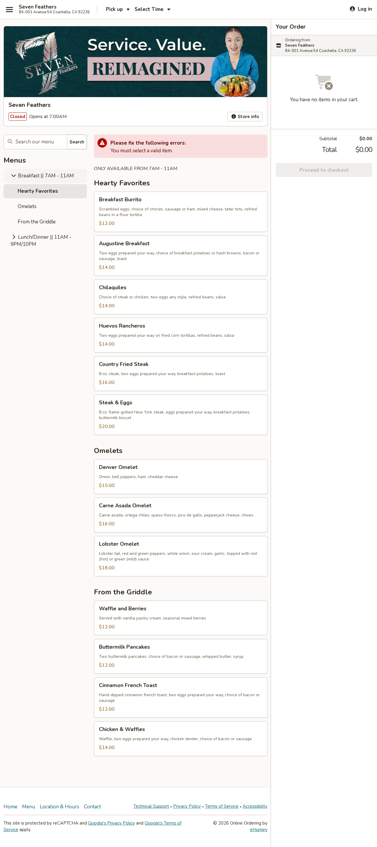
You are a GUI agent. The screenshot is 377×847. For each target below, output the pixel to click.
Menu (28, 806)
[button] (180, 212)
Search (77, 142)
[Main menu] (9, 9)
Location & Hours (59, 806)
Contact (92, 806)
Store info (248, 117)
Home (10, 806)
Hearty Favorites (38, 191)
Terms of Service (222, 806)
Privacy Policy (187, 806)
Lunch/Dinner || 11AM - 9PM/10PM (41, 241)
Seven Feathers (38, 7)
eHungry (258, 830)
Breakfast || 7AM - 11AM (45, 175)
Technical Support (151, 806)
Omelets (27, 206)
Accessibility (255, 806)
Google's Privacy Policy (111, 823)
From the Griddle (37, 221)
